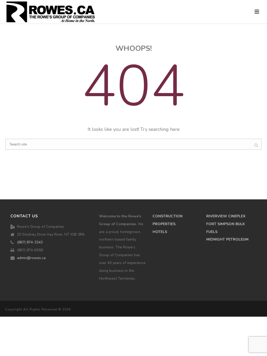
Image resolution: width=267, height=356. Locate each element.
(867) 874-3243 (30, 242)
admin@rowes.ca (31, 258)
